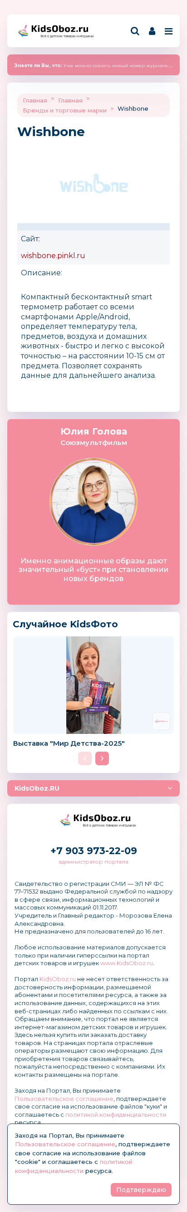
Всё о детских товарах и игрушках (64, 36)
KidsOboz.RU (37, 788)
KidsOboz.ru (57, 978)
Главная (35, 100)
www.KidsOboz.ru (126, 963)
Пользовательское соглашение (64, 1098)
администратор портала (93, 861)
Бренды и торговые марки (65, 110)
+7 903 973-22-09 (93, 850)
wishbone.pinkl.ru (53, 255)
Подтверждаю (141, 1190)
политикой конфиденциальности (115, 1114)
